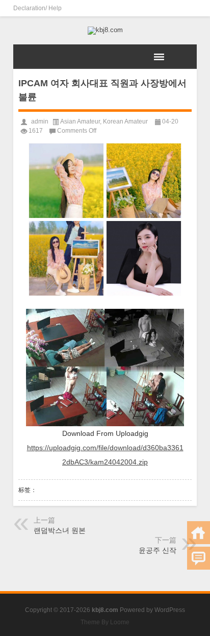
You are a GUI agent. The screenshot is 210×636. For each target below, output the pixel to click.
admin (39, 121)
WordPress (169, 610)
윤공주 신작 (157, 550)
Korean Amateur (125, 121)
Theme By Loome (105, 622)
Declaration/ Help (37, 8)
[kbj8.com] (105, 31)
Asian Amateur (80, 121)
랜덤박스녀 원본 (60, 530)
